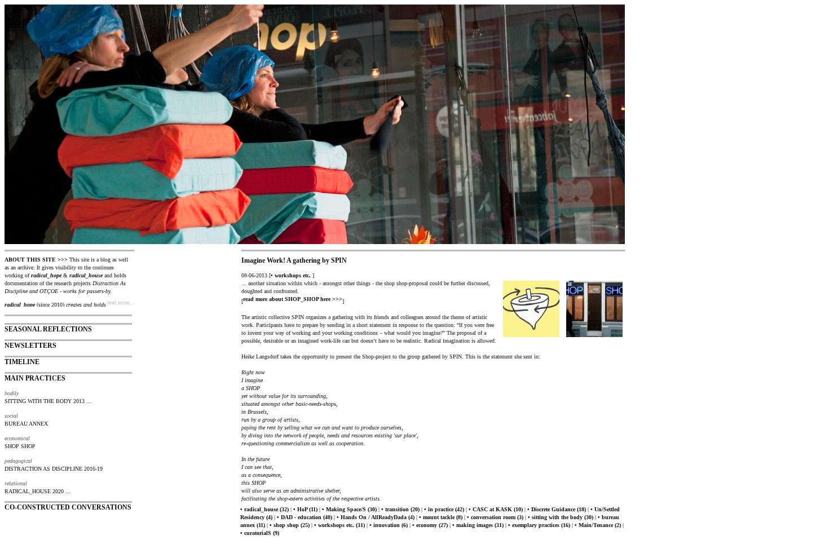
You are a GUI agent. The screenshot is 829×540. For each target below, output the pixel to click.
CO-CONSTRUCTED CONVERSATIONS (68, 507)
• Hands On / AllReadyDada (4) (375, 517)
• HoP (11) (305, 509)
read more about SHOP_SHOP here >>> (292, 299)
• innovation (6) (388, 525)
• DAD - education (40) (304, 517)
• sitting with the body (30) (560, 517)
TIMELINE (22, 362)
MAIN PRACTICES (35, 378)
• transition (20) (400, 509)
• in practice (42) (444, 509)
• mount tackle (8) (440, 517)
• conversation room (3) (495, 517)
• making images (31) (478, 525)
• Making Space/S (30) (349, 509)
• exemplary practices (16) (539, 525)
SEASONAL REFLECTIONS (48, 329)
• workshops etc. (291, 275)
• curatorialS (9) (259, 533)
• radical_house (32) (264, 509)
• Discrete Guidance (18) (556, 509)
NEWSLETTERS (30, 345)
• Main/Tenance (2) (598, 525)
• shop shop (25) (290, 525)
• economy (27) (430, 525)
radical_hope (46, 275)
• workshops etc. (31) (339, 525)
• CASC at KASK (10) (496, 509)
